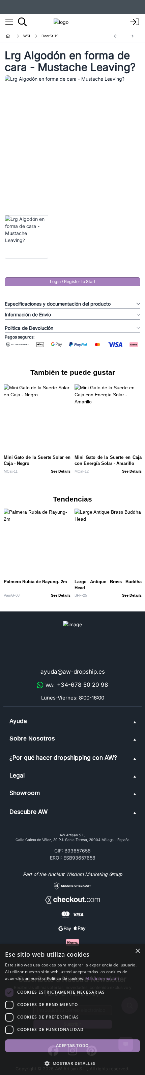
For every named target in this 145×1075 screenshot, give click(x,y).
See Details (60, 471)
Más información (102, 978)
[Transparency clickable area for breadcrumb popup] (43, 36)
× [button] (137, 951)
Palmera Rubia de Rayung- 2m (35, 581)
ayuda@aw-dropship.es (72, 671)
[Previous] (116, 36)
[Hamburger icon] (9, 22)
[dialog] (72, 1009)
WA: (77, 684)
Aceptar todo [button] (72, 1045)
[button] (72, 1063)
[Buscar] (22, 21)
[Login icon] (135, 22)
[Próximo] (132, 36)
